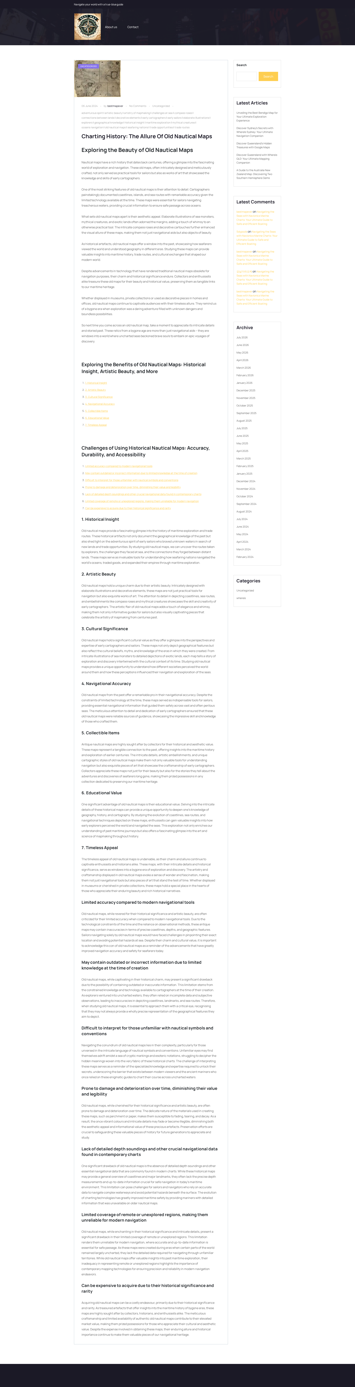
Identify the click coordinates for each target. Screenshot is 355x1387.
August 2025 (244, 420)
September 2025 (246, 413)
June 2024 (242, 526)
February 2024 (244, 557)
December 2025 (245, 390)
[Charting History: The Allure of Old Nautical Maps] (97, 79)
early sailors (174, 117)
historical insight (134, 122)
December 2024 (245, 481)
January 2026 (244, 382)
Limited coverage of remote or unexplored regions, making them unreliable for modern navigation (142, 501)
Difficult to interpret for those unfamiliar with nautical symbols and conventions (131, 480)
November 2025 (245, 398)
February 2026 (245, 375)
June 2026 (242, 345)
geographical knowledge (108, 122)
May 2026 (242, 352)
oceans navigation (92, 127)
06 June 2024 (90, 106)
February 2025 (244, 466)
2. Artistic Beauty (95, 390)
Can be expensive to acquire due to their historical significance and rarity (128, 508)
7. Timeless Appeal (96, 425)
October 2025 (244, 405)
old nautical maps (115, 127)
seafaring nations (138, 127)
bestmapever (115, 106)
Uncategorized (161, 106)
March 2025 (243, 458)
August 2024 (244, 511)
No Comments (137, 106)
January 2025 (244, 473)
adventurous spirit (92, 113)
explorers (87, 122)
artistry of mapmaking (137, 113)
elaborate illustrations (196, 117)
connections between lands (98, 117)
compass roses (183, 113)
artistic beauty (113, 113)
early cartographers (154, 117)
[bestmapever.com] (87, 27)
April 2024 (242, 541)
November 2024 (245, 488)
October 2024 (244, 496)
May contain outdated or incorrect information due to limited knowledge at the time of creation (141, 473)
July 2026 (242, 337)
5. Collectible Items (96, 411)
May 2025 (242, 443)
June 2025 (242, 435)
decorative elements (128, 117)
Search (241, 65)
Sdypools (241, 231)
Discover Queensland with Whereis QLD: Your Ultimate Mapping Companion (256, 158)
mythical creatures (183, 122)
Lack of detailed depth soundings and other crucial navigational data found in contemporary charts (143, 494)
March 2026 (243, 367)
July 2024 (242, 519)
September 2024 (246, 504)
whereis (241, 598)
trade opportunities (161, 127)
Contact (132, 27)
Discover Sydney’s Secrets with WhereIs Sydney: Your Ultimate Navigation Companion (254, 132)
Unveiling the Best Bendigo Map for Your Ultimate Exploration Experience (257, 116)
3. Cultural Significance (99, 397)
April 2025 (242, 451)
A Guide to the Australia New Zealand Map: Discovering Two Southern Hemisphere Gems (254, 174)
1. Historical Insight (96, 382)
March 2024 (243, 549)
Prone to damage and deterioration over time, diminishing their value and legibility (133, 487)
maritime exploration (158, 122)
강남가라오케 (244, 271)
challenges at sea (162, 113)
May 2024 (242, 534)
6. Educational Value (97, 418)
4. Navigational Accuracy (100, 404)
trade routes (182, 127)
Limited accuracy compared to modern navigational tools (118, 466)
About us (111, 27)
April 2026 (242, 360)
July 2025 (242, 428)
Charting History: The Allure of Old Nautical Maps (147, 136)
